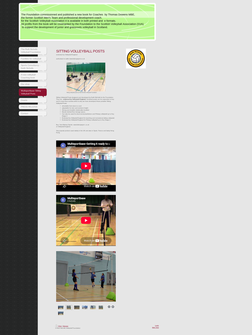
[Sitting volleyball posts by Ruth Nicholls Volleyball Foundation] (85, 77)
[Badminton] (60, 307)
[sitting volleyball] (85, 307)
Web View (155, 327)
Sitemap (65, 326)
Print (60, 326)
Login (157, 325)
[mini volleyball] (93, 307)
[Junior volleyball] (86, 277)
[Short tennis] (76, 307)
